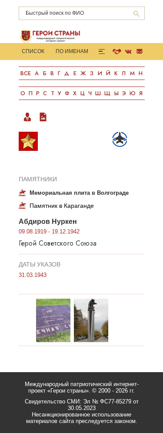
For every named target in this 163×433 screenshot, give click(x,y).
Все (25, 73)
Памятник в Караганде (62, 205)
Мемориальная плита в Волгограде (79, 193)
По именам (72, 51)
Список (33, 51)
